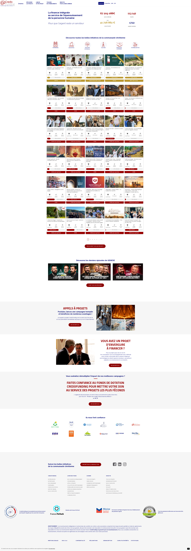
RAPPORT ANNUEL (52, 489)
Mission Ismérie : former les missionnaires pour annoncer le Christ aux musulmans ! (74, 191)
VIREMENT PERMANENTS (92, 485)
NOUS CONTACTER (52, 491)
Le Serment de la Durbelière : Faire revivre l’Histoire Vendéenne (114, 220)
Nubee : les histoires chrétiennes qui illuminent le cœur (134, 98)
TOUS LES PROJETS (91, 479)
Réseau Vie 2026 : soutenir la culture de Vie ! (114, 129)
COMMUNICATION (71, 495)
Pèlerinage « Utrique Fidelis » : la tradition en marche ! (113, 190)
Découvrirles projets (29, 3)
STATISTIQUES (134, 540)
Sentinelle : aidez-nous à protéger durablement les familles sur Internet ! (94, 191)
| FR (115, 3)
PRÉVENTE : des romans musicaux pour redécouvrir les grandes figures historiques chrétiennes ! (95, 130)
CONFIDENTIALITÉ (80, 540)
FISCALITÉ (108, 487)
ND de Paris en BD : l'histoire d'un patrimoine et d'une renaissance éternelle (94, 160)
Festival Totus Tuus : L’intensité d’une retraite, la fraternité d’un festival (113, 160)
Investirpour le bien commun (66, 3)
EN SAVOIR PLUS (115, 365)
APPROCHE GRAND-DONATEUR (74, 489)
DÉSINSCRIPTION (107, 540)
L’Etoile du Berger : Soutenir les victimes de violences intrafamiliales (56, 220)
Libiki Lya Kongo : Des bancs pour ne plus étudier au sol (133, 159)
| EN (112, 3)
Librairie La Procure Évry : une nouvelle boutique (113, 98)
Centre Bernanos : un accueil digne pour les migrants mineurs (133, 129)
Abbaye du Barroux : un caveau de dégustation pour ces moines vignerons (133, 69)
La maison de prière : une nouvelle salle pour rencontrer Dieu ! (55, 98)
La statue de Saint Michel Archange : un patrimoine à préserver (75, 98)
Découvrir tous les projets (95, 246)
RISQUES (108, 485)
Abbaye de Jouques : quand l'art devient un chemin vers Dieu (93, 98)
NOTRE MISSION (51, 479)
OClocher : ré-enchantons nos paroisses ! (113, 68)
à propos (20, 4)
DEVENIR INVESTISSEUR (111, 481)
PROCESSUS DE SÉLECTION (112, 491)
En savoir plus (52, 548)
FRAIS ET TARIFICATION (111, 489)
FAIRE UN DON (90, 481)
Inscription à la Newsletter (91, 464)
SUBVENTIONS (70, 491)
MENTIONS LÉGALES (53, 540)
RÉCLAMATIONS (93, 540)
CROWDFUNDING (71, 481)
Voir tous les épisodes (95, 285)
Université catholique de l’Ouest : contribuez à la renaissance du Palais (94, 69)
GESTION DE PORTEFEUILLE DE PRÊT (114, 493)
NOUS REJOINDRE (52, 483)
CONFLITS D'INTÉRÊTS (123, 540)
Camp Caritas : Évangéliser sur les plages (55, 190)
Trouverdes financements (52, 3)
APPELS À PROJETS (71, 483)
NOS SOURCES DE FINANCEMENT (74, 479)
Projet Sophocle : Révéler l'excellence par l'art (53, 159)
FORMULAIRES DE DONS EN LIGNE (75, 487)
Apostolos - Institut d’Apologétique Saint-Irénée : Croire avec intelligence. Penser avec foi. (133, 191)
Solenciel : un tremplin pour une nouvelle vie (74, 68)
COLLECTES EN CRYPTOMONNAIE (74, 485)
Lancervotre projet (40, 3)
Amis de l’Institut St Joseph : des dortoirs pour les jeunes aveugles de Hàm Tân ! (133, 221)
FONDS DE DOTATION (53, 487)
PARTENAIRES (51, 485)
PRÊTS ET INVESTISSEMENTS (73, 493)
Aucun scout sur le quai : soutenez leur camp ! (75, 220)
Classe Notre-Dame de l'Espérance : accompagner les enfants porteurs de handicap (56, 130)
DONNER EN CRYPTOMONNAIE (93, 483)
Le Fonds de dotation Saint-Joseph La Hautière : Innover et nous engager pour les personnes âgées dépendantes (94, 221)
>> (101, 239)
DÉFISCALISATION (91, 487)
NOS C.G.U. (64, 540)
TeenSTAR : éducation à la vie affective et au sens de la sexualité (75, 129)
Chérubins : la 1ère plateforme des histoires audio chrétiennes (55, 68)
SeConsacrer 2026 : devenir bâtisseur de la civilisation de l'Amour (74, 160)
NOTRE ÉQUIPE (51, 481)
